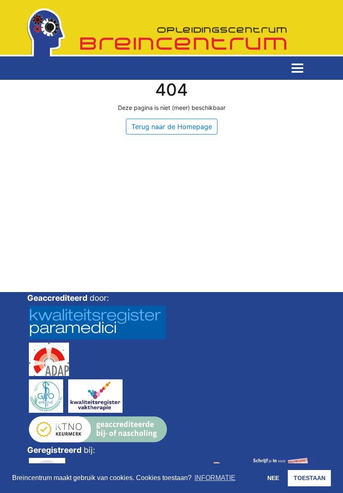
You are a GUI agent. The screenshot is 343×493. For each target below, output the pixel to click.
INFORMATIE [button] (215, 477)
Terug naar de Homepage (171, 126)
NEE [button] (273, 478)
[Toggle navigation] (297, 68)
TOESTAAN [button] (309, 478)
